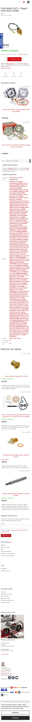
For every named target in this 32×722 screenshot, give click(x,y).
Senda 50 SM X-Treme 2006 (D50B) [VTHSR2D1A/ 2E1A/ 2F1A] (18, 301)
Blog (2, 549)
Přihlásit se (6, 535)
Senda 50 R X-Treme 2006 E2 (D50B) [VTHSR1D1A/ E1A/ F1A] (19, 246)
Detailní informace (5, 68)
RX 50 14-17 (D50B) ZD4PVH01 (17, 220)
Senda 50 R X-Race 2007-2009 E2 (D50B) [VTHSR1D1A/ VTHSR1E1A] (19, 239)
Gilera (19, 338)
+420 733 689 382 (5, 670)
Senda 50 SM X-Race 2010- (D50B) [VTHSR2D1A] (19, 297)
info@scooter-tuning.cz (7, 673)
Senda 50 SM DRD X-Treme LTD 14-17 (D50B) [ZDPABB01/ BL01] (19, 283)
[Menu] (28, 2)
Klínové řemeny (5, 596)
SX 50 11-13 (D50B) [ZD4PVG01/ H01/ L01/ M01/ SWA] (19, 322)
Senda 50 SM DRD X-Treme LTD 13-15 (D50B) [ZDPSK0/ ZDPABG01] (18, 280)
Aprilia (11, 338)
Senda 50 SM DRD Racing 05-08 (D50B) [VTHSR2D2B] (19, 262)
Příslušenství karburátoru (7, 600)
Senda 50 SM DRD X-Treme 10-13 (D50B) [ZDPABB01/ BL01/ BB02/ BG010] (19, 273)
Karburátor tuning (5, 598)
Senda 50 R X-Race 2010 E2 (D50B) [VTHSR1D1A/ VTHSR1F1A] (18, 243)
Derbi (15, 338)
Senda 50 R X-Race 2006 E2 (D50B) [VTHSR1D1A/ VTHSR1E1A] (19, 236)
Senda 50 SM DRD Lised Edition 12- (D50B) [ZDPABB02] (18, 334)
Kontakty (3, 545)
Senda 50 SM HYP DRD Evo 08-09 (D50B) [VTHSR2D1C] (18, 286)
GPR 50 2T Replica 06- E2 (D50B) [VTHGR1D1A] (18, 193)
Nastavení (15, 712)
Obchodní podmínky (6, 551)
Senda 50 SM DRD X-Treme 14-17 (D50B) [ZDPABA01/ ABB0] (19, 276)
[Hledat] (19, 2)
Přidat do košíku (15, 59)
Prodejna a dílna (5, 570)
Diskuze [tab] (17, 161)
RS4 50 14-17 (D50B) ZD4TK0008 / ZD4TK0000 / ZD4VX (18, 212)
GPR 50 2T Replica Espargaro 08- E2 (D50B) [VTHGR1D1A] (18, 196)
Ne (10, 340)
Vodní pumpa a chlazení (16, 177)
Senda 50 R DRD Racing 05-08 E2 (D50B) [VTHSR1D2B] (18, 225)
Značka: (6, 15)
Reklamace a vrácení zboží (8, 553)
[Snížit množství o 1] (6, 60)
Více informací (4, 654)
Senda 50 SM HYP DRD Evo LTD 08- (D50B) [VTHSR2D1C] (18, 289)
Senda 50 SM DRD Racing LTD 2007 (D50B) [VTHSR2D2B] (19, 270)
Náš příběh (4, 568)
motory (25, 63)
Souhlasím (15, 718)
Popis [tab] (3, 161)
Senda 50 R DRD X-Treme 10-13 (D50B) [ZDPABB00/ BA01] (18, 231)
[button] (16, 383)
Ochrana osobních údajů (7, 555)
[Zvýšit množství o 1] (6, 58)
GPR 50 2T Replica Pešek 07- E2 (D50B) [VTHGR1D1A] (19, 330)
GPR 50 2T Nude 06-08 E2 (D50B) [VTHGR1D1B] (18, 188)
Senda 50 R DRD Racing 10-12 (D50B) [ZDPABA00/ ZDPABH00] (18, 228)
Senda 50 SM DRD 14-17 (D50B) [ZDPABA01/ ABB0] (19, 257)
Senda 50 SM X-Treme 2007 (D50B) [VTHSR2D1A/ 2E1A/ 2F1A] (19, 304)
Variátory (3, 592)
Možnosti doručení (23, 54)
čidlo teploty (9, 63)
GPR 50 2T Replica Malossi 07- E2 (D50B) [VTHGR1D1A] (18, 199)
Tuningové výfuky (5, 602)
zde (22, 708)
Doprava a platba (5, 547)
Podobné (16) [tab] (9, 161)
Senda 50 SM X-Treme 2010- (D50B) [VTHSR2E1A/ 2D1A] (18, 312)
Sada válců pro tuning (6, 594)
